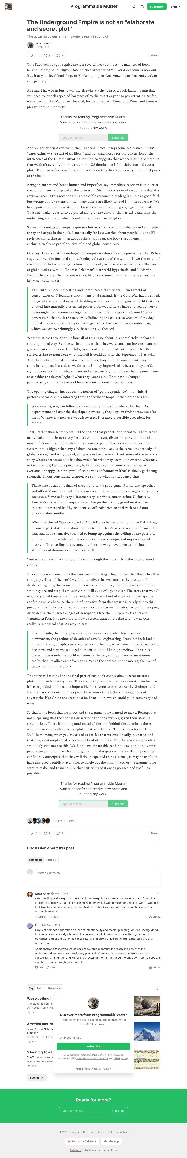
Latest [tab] (41, 988)
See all (34, 1077)
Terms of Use (111, 1054)
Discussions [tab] (55, 988)
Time (133, 101)
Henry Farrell (44, 43)
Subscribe (157, 6)
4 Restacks (69, 820)
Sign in (175, 6)
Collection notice (117, 1132)
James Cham (43, 893)
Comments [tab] (35, 859)
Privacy (91, 1132)
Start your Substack (83, 1141)
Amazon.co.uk (142, 75)
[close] (128, 999)
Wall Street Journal (69, 101)
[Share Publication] (142, 6)
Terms (101, 1132)
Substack (75, 1150)
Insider (91, 101)
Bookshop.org (88, 75)
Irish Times (113, 101)
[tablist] (43, 859)
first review (60, 148)
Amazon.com (115, 75)
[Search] (134, 6)
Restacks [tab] (51, 859)
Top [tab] (31, 988)
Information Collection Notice (92, 1058)
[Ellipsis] (158, 893)
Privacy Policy (121, 1058)
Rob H (39, 925)
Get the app (111, 1141)
